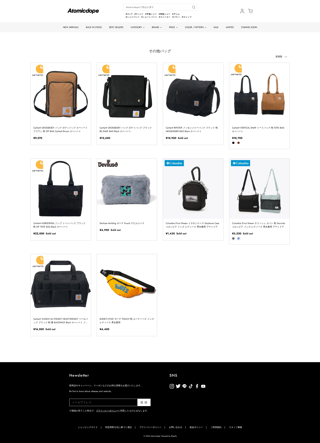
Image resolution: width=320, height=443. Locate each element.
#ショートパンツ (149, 17)
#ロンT (129, 14)
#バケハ (176, 17)
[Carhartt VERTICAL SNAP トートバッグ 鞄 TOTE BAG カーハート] (259, 93)
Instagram (171, 385)
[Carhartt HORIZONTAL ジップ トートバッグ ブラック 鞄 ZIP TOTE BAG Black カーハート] (61, 189)
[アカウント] (242, 11)
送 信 (144, 402)
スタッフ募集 (235, 427)
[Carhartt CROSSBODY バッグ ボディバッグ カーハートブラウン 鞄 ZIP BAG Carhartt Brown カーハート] (61, 93)
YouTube (197, 385)
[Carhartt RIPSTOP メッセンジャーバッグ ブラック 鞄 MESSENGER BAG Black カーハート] (193, 93)
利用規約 (209, 385)
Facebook (203, 385)
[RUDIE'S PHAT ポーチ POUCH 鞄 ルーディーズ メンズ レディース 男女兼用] (127, 284)
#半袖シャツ (151, 14)
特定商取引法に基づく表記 (118, 427)
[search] (193, 7)
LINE (190, 385)
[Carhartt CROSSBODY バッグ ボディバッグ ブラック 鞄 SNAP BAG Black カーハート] (127, 93)
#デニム (176, 14)
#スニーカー (165, 17)
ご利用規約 (215, 427)
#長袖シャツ (164, 14)
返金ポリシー (216, 385)
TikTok (184, 385)
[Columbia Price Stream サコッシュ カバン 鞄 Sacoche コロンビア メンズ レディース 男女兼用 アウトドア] (259, 189)
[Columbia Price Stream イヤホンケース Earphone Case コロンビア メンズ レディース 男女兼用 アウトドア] (193, 189)
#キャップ (186, 17)
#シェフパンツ (132, 17)
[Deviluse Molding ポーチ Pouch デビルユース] (127, 189)
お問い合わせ (175, 427)
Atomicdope (155, 436)
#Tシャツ (138, 14)
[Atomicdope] (83, 11)
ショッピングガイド (88, 427)
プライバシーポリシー (107, 410)
